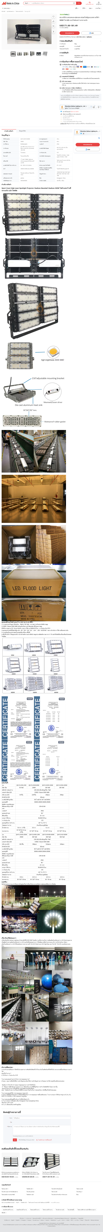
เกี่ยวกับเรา (22, 1218)
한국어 (63, 1220)
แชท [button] (92, 33)
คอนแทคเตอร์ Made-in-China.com (62, 1218)
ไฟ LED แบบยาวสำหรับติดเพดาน (10, 1191)
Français (29, 1220)
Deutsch (47, 1220)
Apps (90, 8)
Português (23, 1220)
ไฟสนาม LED (79, 1189)
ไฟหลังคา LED (30, 1194)
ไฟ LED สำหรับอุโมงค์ (57, 1189)
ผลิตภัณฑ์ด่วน (74, 1218)
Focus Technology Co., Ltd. (52, 1223)
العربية (58, 1220)
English (12, 1220)
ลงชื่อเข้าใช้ (63, 123)
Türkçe (81, 1220)
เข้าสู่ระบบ (98, 4)
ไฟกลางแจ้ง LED (19, 11)
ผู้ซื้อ (76, 8)
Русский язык (36, 1220)
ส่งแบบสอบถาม (69, 33)
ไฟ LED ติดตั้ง (71, 1209)
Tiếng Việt (87, 1220)
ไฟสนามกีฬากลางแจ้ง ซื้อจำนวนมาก (87, 1209)
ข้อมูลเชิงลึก (80, 1218)
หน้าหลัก (3, 11)
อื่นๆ (77, 1194)
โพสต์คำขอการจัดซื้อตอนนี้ (44, 1140)
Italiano (42, 1220)
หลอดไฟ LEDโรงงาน (8, 1209)
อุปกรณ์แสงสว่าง (10, 11)
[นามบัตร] (99, 138)
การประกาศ (28, 1218)
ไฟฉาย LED (54, 1191)
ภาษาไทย (76, 1220)
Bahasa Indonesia (95, 1220)
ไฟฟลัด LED (29, 1189)
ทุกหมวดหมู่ (6, 8)
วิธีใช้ (83, 8)
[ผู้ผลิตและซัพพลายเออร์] (10, 3)
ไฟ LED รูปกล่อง (30, 1191)
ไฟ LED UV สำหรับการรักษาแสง (59, 1194)
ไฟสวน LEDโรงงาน (47, 1209)
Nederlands (53, 1220)
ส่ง (15, 1140)
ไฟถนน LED (4, 1189)
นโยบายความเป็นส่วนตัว (47, 1218)
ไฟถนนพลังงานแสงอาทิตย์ (8, 1194)
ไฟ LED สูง (79, 1191)
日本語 (67, 1220)
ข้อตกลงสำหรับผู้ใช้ (37, 1218)
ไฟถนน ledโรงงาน (34, 1209)
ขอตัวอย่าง (89, 37)
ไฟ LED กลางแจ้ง (60, 1209)
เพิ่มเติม (4, 1212)
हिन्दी (72, 1220)
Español (17, 1220)
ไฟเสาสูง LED (27, 11)
